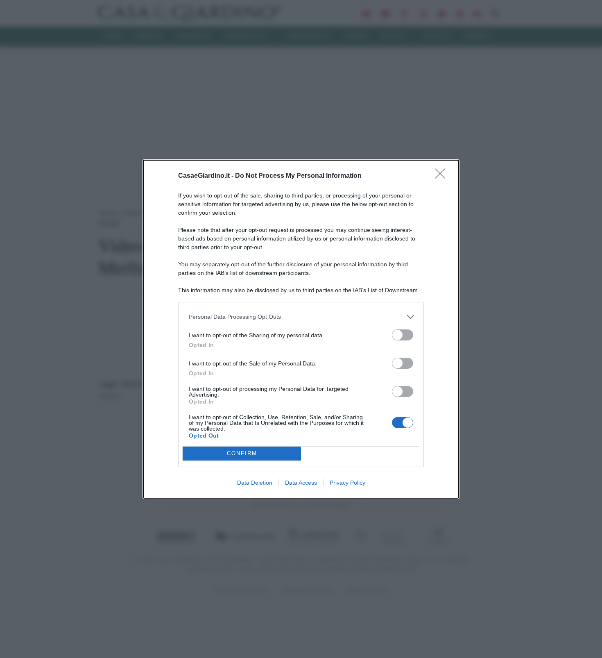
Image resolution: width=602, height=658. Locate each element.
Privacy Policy (347, 482)
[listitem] (301, 317)
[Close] (442, 176)
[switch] (402, 334)
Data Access (301, 482)
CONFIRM (242, 453)
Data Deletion (254, 482)
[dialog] (301, 329)
